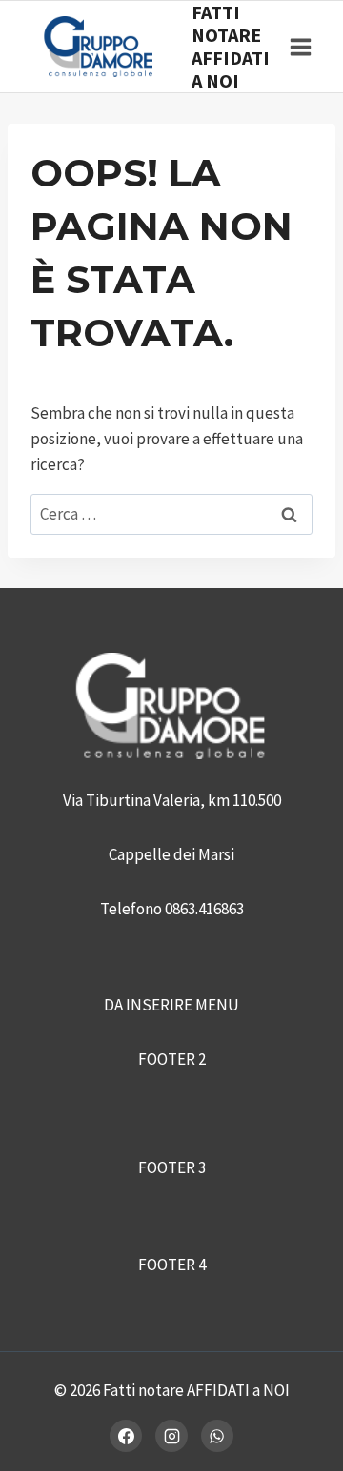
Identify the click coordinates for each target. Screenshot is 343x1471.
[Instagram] (171, 1436)
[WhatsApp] (217, 1436)
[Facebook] (126, 1436)
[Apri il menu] (300, 46)
